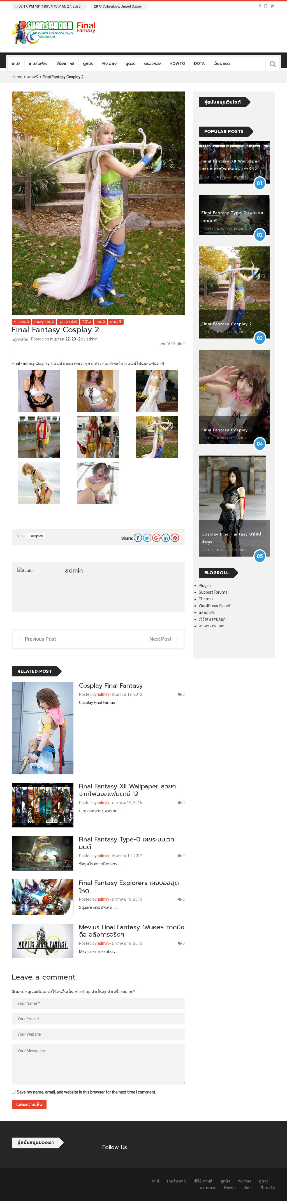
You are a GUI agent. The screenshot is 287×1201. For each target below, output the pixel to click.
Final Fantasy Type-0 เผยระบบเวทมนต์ (126, 843)
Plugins (205, 585)
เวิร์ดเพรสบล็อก (212, 619)
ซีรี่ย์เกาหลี (65, 64)
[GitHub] (266, 6)
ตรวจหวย (152, 64)
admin (92, 339)
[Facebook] (260, 6)
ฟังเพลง (109, 64)
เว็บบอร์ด (222, 64)
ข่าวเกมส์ (21, 322)
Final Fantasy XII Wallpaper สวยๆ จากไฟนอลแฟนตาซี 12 (127, 790)
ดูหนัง (88, 64)
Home (17, 77)
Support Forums (213, 592)
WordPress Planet (214, 605)
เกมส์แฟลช (38, 64)
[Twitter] (272, 6)
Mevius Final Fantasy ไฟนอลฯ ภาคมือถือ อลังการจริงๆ (131, 931)
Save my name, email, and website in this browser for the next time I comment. (86, 1092)
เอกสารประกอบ (212, 626)
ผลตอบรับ (207, 612)
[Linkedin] (165, 538)
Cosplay (36, 536)
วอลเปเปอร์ (68, 322)
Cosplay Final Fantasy (111, 685)
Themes (206, 599)
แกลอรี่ (32, 77)
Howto (177, 64)
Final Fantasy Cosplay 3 (227, 430)
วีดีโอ (86, 322)
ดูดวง (130, 64)
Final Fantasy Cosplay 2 (227, 324)
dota (199, 64)
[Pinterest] (175, 538)
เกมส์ (16, 64)
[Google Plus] (156, 538)
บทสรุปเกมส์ (44, 322)
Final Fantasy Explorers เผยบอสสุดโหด (129, 886)
